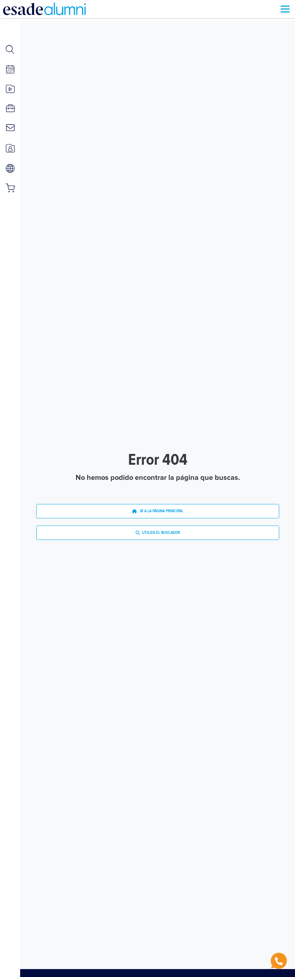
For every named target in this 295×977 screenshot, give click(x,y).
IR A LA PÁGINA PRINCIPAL (160, 511)
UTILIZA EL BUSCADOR (160, 533)
